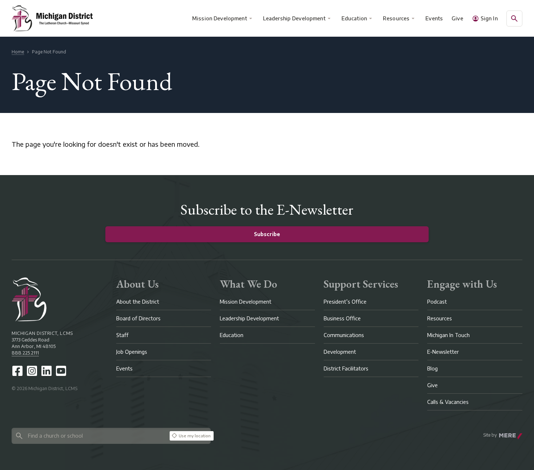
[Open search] (514, 19)
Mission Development (219, 18)
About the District (137, 302)
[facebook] (17, 371)
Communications (344, 335)
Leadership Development (294, 18)
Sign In (489, 18)
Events (434, 18)
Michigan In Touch (448, 335)
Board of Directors (138, 318)
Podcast (437, 302)
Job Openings (131, 352)
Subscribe (267, 234)
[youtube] (61, 371)
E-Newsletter (443, 352)
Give (457, 18)
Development (340, 352)
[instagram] (32, 371)
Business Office (342, 318)
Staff (122, 335)
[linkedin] (46, 371)
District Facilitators (346, 368)
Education (354, 18)
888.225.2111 (25, 353)
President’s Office (345, 302)
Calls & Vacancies (448, 402)
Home (18, 51)
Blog (432, 368)
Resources (396, 18)
